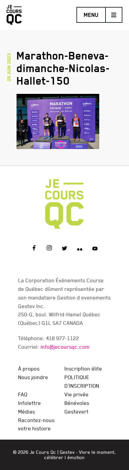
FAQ (22, 394)
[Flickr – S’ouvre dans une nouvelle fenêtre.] (79, 249)
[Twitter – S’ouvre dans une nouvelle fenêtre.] (64, 249)
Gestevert (76, 411)
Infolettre (29, 403)
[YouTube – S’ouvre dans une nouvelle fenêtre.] (95, 249)
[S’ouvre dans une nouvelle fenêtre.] (58, 120)
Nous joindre (33, 377)
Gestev (67, 452)
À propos (29, 369)
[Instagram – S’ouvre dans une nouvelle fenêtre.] (49, 249)
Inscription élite (83, 369)
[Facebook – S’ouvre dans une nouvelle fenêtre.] (34, 249)
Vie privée (76, 394)
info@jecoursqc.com (65, 347)
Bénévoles (76, 403)
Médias (26, 411)
